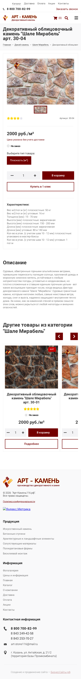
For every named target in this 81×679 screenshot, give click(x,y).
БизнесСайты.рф (60, 672)
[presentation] (59, 336)
